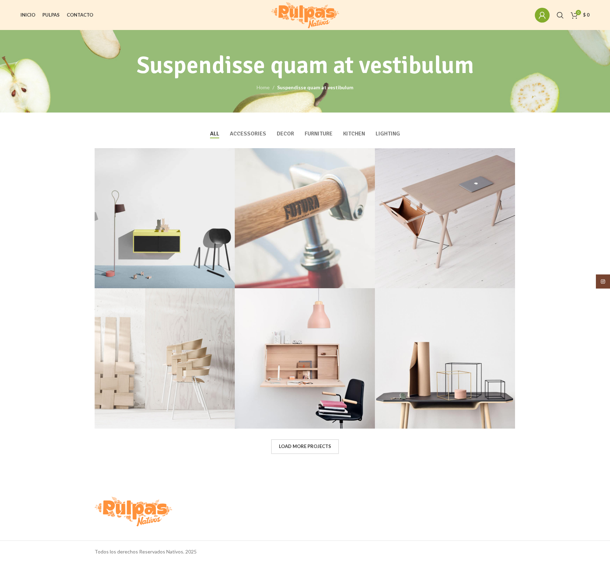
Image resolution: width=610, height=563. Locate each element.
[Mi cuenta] (542, 15)
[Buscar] (560, 15)
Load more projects (305, 446)
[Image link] (133, 511)
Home (263, 87)
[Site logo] (305, 14)
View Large (226, 156)
